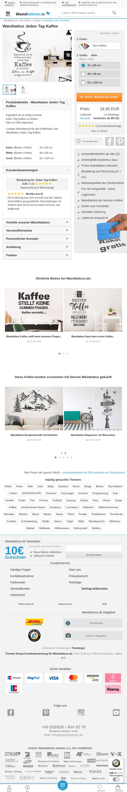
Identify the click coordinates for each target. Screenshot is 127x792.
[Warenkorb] (118, 788)
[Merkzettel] (100, 788)
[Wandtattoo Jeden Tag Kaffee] (37, 55)
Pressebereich (78, 576)
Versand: (85, 118)
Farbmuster (17, 582)
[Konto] (9, 788)
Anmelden (94, 555)
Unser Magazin (96, 635)
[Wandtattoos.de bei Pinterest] (46, 712)
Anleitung (96, 623)
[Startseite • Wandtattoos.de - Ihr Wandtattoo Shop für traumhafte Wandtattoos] (33, 13)
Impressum (17, 595)
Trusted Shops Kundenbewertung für (38, 653)
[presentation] (62, 453)
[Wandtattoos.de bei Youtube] (116, 712)
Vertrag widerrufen (94, 588)
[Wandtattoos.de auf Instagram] (81, 712)
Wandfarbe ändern (109, 33)
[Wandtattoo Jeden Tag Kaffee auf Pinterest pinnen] (119, 141)
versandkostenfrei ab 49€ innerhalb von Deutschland (94, 472)
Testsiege (75, 582)
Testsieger (78, 648)
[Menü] (122, 759)
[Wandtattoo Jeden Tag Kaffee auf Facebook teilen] (108, 141)
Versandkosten (20, 588)
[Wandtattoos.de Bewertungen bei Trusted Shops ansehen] (34, 640)
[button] (60, 353)
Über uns (75, 569)
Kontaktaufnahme (22, 576)
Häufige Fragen (20, 569)
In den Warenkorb (99, 97)
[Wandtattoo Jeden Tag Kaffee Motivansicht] (23, 89)
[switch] (116, 779)
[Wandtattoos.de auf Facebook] (10, 712)
